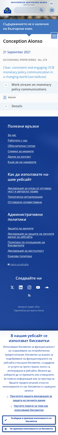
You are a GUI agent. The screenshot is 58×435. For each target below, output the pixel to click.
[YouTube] (38, 287)
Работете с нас (18, 140)
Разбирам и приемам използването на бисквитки (31, 420)
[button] (51, 3)
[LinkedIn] (20, 287)
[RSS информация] (29, 295)
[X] (12, 287)
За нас (12, 135)
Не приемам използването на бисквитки (31, 429)
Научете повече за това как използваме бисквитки (31, 408)
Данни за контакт (19, 156)
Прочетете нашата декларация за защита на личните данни (31, 398)
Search (41, 10)
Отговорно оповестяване (25, 202)
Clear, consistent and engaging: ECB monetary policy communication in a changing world (28, 72)
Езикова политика (20, 256)
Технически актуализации (25, 197)
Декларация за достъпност (26, 251)
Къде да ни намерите (22, 162)
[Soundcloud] (46, 287)
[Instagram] (29, 287)
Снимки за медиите (21, 151)
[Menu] (52, 10)
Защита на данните (21, 228)
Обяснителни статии (21, 146)
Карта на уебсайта (20, 264)
